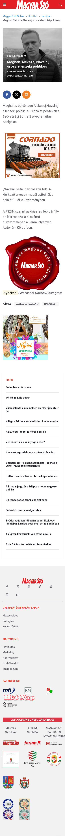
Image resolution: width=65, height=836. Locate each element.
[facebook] (7, 586)
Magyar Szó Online (13, 16)
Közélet (33, 16)
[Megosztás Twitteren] (16, 94)
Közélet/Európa (16, 56)
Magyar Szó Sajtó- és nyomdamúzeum (54, 732)
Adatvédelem (10, 657)
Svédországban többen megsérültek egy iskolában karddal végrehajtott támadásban (32, 522)
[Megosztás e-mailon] (26, 94)
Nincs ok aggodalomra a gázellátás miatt (31, 452)
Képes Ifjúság (11, 626)
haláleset (50, 304)
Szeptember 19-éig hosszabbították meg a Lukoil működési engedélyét (31, 464)
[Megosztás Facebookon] (7, 94)
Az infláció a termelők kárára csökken (28, 544)
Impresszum (10, 668)
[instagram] (51, 586)
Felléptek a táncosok (18, 387)
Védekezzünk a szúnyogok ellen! (25, 442)
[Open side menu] (4, 4)
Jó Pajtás (8, 621)
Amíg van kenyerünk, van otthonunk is (28, 534)
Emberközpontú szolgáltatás (23, 510)
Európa (46, 16)
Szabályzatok (11, 663)
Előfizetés (9, 647)
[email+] (18, 595)
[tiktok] (40, 586)
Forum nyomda (32, 730)
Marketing (8, 652)
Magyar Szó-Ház (11, 730)
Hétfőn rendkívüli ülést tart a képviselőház (31, 476)
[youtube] (29, 586)
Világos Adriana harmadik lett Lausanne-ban (32, 421)
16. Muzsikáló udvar (18, 397)
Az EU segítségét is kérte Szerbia (26, 431)
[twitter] (18, 586)
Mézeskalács (10, 615)
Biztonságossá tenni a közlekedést (27, 500)
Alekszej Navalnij (27, 304)
